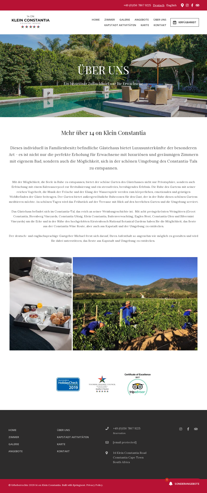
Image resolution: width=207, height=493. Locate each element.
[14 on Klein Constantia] (31, 22)
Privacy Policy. (94, 485)
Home (96, 19)
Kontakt (160, 25)
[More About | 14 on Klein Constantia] (41, 304)
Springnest (79, 485)
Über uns (159, 19)
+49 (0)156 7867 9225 (137, 5)
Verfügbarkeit (187, 22)
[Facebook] (192, 5)
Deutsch (158, 5)
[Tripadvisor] (197, 5)
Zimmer (109, 19)
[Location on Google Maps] (182, 5)
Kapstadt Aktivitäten (120, 25)
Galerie (124, 19)
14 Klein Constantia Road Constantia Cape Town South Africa (129, 457)
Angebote (142, 19)
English (171, 5)
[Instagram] (187, 5)
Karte (145, 25)
